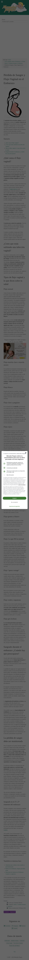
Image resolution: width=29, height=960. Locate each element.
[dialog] (14, 480)
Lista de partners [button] (21, 484)
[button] (14, 475)
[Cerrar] (25, 452)
